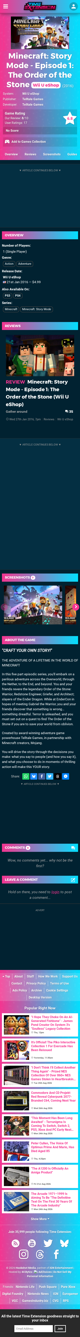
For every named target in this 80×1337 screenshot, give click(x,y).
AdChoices (45, 1272)
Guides (72, 154)
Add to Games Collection (28, 142)
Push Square (48, 1287)
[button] (75, 607)
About (18, 976)
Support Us (70, 976)
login (55, 892)
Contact (16, 983)
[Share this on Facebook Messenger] (65, 776)
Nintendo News (38, 1294)
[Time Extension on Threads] (40, 1255)
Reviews (30, 154)
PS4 (18, 295)
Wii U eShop (30, 94)
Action (9, 263)
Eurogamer (70, 1294)
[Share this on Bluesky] (33, 776)
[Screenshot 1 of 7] (33, 605)
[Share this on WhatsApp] (25, 776)
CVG (56, 1301)
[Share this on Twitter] (49, 776)
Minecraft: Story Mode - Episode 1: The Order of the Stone (40, 70)
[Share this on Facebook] (41, 776)
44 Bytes (27, 1272)
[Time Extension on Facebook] (56, 1255)
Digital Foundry (12, 1294)
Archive (36, 990)
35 (70, 411)
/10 (25, 118)
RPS (66, 1301)
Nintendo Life (25, 1287)
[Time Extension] (40, 7)
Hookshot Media (26, 1268)
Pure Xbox (68, 1287)
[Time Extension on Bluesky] (64, 1244)
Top (7, 976)
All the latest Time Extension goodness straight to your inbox (40, 1318)
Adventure (24, 263)
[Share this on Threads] (57, 776)
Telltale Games (32, 99)
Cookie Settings (57, 990)
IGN (55, 1294)
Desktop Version (40, 997)
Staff (30, 976)
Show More (39, 1219)
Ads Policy (19, 990)
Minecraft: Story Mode (36, 309)
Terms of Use (59, 983)
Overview (11, 154)
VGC (15, 1301)
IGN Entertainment (61, 1268)
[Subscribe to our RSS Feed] (15, 1244)
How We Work (48, 976)
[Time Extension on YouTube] (32, 1244)
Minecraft (11, 309)
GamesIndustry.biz (35, 1301)
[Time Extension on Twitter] (48, 1244)
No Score (12, 130)
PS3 (7, 295)
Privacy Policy (36, 983)
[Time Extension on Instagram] (24, 1255)
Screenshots (52, 154)
